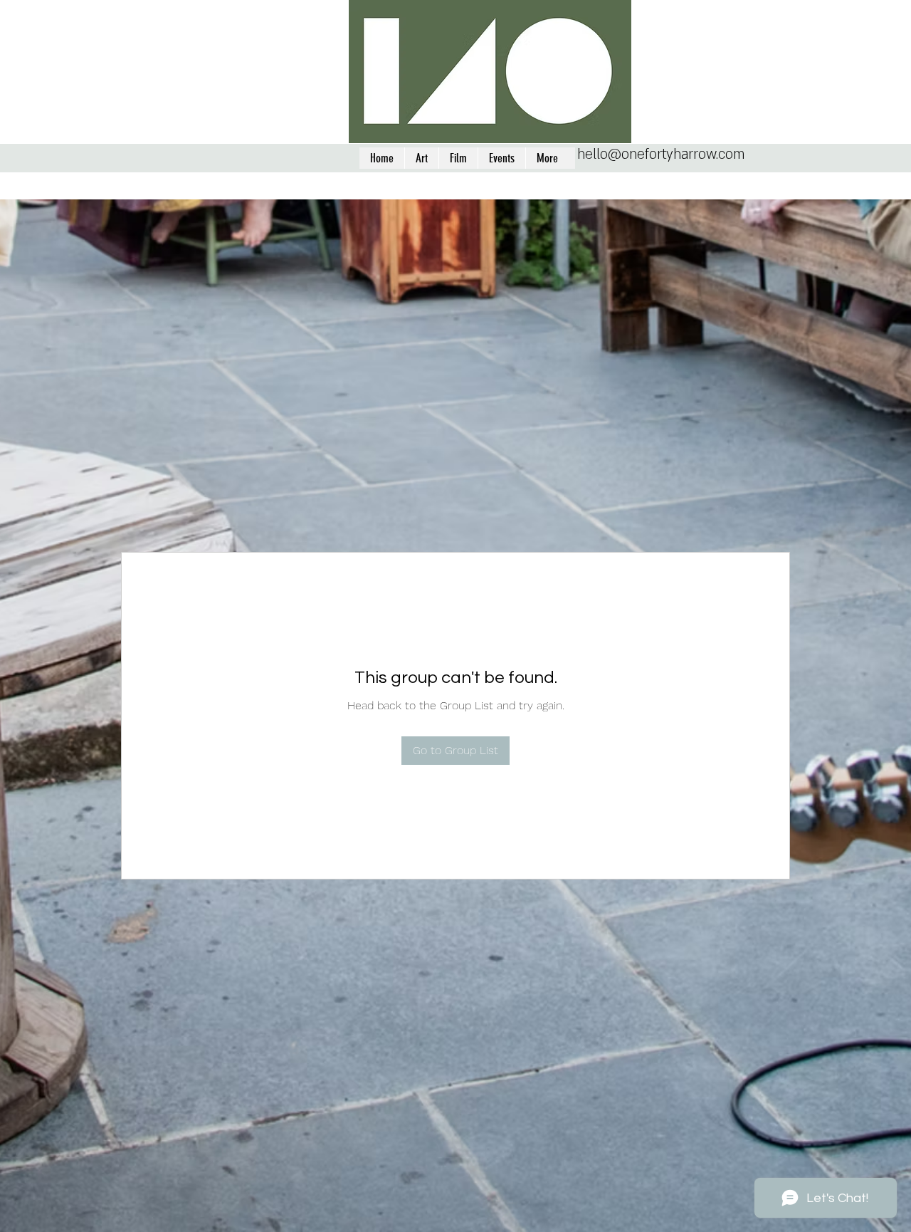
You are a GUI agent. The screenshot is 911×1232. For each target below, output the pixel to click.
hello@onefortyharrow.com (660, 154)
